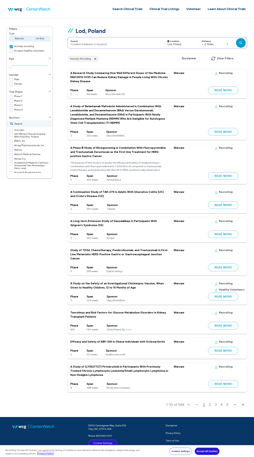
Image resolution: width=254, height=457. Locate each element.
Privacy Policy (173, 433)
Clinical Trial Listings (164, 9)
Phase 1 (18, 96)
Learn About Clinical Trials (227, 9)
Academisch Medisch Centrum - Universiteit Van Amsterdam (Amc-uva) (32, 165)
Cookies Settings (102, 443)
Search (74, 41)
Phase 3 (18, 105)
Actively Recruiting (80, 58)
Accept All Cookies (207, 451)
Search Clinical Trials (127, 9)
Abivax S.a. (20, 159)
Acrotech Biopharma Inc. (28, 172)
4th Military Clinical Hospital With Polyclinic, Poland (29, 135)
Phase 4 (18, 109)
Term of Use (172, 440)
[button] (30, 29)
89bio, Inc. (20, 141)
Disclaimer (171, 425)
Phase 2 (18, 100)
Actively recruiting (24, 46)
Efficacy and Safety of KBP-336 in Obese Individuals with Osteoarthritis (117, 341)
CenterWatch (29, 9)
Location (174, 41)
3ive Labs (19, 130)
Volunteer (193, 9)
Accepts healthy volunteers (29, 50)
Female (18, 84)
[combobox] (115, 42)
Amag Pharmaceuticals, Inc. (29, 145)
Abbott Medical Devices (27, 154)
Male (16, 79)
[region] (127, 451)
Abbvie (18, 150)
